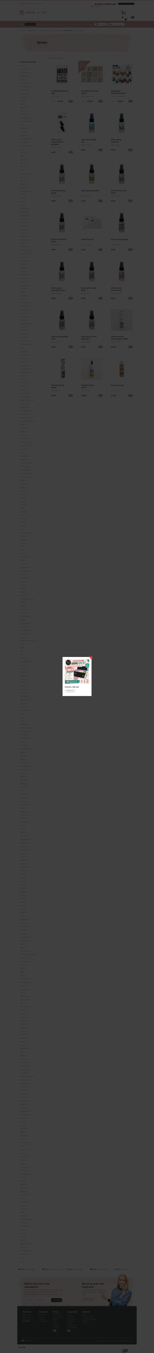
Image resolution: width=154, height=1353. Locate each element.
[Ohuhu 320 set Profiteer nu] (77, 671)
